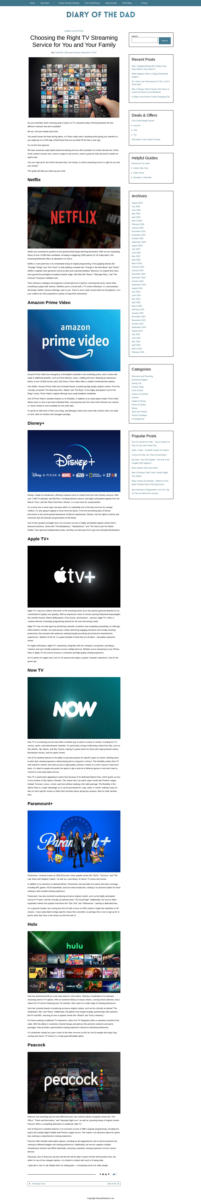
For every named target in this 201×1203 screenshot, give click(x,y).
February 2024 (138, 309)
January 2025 (137, 270)
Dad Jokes (45, 3)
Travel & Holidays (139, 415)
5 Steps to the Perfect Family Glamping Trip (151, 97)
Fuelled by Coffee (61, 53)
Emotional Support (140, 380)
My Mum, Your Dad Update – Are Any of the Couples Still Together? (150, 461)
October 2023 (137, 324)
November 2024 (138, 277)
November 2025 (138, 235)
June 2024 (136, 295)
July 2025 (136, 249)
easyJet (136, 125)
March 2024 (137, 306)
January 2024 (137, 313)
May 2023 (136, 341)
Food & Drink (137, 390)
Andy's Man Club (140, 168)
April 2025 (136, 260)
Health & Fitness (139, 401)
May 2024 (136, 299)
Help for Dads (111, 3)
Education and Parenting (142, 376)
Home (32, 3)
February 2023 (138, 352)
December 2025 (138, 231)
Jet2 (135, 130)
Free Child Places (92, 3)
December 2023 (138, 316)
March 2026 (137, 221)
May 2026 (136, 213)
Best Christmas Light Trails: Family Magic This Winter (150, 474)
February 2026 (138, 224)
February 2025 (138, 267)
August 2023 (137, 331)
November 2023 (138, 320)
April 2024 (136, 302)
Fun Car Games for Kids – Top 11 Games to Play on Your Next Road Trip (151, 444)
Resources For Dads (141, 163)
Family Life (136, 383)
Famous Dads (138, 387)
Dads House (138, 173)
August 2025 (137, 246)
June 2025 (136, 253)
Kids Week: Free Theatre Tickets (146, 139)
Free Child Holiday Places (143, 121)
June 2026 (136, 210)
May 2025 (136, 256)
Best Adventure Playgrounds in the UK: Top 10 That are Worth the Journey (150, 491)
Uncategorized (138, 419)
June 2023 (136, 338)
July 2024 (136, 292)
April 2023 (136, 345)
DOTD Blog (127, 3)
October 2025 (137, 238)
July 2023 (136, 334)
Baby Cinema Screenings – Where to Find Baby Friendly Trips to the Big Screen (150, 483)
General (135, 397)
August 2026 (137, 203)
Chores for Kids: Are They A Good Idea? (149, 455)
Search (135, 36)
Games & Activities (74, 31)
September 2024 (139, 285)
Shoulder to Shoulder (142, 177)
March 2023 (137, 349)
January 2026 (137, 228)
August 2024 (137, 288)
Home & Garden (139, 405)
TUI (135, 135)
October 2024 (137, 281)
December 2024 (138, 274)
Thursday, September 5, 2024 (84, 53)
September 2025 (139, 242)
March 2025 (137, 263)
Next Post (111, 1184)
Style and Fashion (139, 412)
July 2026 (136, 206)
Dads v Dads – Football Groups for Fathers (150, 450)
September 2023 (139, 327)
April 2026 (136, 217)
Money (134, 408)
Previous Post (38, 1184)
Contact (144, 3)
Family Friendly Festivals (69, 3)
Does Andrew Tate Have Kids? (145, 468)
